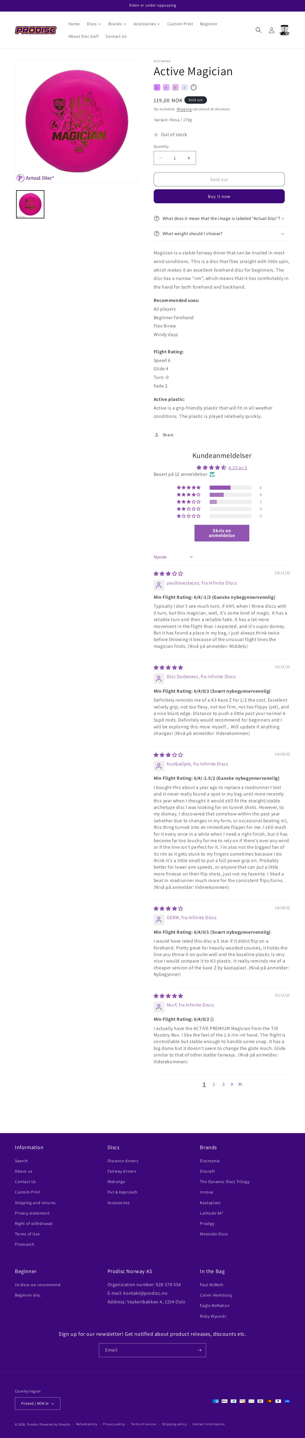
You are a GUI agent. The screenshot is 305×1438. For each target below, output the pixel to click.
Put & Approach (123, 1192)
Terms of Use (27, 1234)
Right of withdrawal (34, 1223)
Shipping (184, 109)
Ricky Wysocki (213, 1316)
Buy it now (219, 196)
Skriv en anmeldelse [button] (222, 532)
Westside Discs (214, 1234)
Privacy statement (32, 1213)
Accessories (119, 1202)
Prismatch (24, 1244)
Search (21, 1160)
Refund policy (86, 1424)
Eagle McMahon (215, 1305)
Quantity (161, 146)
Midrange (116, 1181)
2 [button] (214, 1084)
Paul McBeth (212, 1284)
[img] (168, 574)
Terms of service (143, 1424)
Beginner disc (28, 1295)
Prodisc (33, 1424)
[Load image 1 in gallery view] (30, 204)
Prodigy (207, 1223)
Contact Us (25, 1181)
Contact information (208, 1424)
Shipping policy (174, 1424)
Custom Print (28, 1192)
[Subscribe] (199, 1350)
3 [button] (223, 1084)
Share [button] (168, 434)
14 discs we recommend (38, 1284)
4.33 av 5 (237, 467)
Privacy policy (114, 1424)
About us (23, 1171)
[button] (94, 24)
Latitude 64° (211, 1213)
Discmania (210, 1160)
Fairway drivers (122, 1171)
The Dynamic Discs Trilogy (224, 1181)
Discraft (207, 1171)
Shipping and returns (35, 1202)
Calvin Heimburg (216, 1295)
